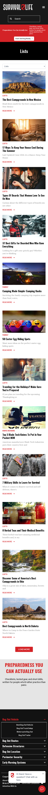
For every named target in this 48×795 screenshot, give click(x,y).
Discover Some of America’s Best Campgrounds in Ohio (19, 579)
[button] (43, 7)
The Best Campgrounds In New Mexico (21, 99)
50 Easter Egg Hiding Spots (16, 339)
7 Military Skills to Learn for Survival (21, 482)
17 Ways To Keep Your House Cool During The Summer (22, 149)
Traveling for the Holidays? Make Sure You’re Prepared (21, 388)
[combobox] (24, 19)
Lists (4, 96)
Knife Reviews (8, 431)
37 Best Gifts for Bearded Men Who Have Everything (23, 244)
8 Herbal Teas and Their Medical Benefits (23, 530)
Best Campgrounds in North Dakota (20, 626)
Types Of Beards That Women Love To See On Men (23, 197)
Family (5, 287)
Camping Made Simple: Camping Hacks (22, 291)
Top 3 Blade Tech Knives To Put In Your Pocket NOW (22, 436)
